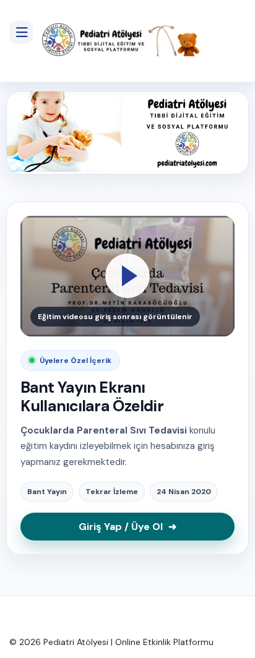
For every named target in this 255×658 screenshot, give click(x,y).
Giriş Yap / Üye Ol (127, 526)
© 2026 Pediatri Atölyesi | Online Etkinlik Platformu (111, 641)
